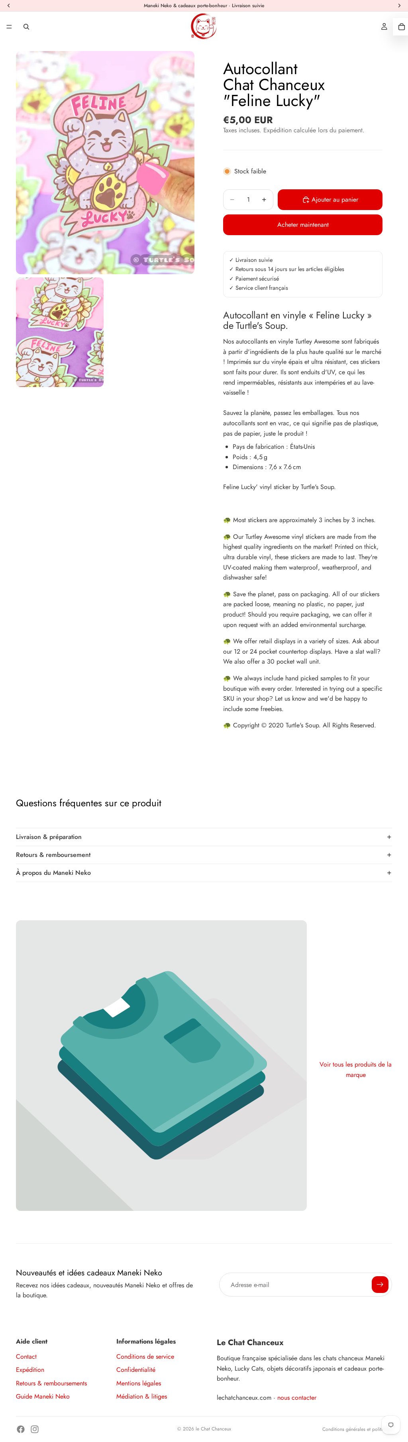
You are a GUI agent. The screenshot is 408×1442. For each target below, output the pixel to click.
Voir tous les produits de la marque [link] (356, 1069)
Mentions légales (138, 1383)
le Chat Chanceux (213, 1428)
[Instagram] (34, 1429)
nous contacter (296, 1397)
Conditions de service (145, 1356)
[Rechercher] (26, 26)
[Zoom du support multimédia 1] (105, 162)
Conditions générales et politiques (357, 1429)
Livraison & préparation (49, 836)
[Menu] (9, 27)
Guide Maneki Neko (43, 1396)
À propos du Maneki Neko (53, 872)
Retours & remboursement (53, 854)
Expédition (30, 1369)
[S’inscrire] (380, 1284)
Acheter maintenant (303, 224)
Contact (26, 1356)
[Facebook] (21, 1429)
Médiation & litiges (141, 1396)
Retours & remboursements (51, 1383)
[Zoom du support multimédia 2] (60, 332)
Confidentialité (135, 1369)
